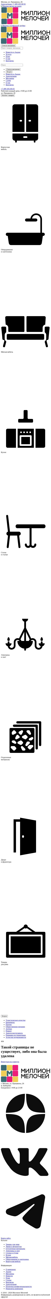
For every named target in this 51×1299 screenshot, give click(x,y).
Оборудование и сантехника (17, 1259)
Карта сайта (6, 1238)
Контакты (10, 61)
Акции (8, 1272)
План (8, 56)
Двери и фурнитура (14, 1247)
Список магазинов (13, 69)
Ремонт (9, 1031)
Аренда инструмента (14, 1033)
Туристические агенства (15, 1020)
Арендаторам (6, 4)
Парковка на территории (16, 1035)
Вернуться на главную (10, 1062)
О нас (8, 59)
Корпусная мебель (13, 1261)
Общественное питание (15, 1027)
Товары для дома (12, 1244)
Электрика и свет (13, 1251)
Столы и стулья (12, 1253)
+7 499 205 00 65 (19, 4)
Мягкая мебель (12, 1257)
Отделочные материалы (15, 1249)
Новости (9, 1276)
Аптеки (9, 1029)
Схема (8, 81)
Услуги (8, 54)
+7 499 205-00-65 (8, 89)
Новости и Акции (13, 52)
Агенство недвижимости (16, 1037)
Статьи (8, 1280)
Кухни (8, 1255)
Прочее (9, 1025)
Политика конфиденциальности (19, 1287)
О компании (11, 1269)
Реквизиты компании (14, 1289)
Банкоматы (10, 1022)
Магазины (10, 78)
